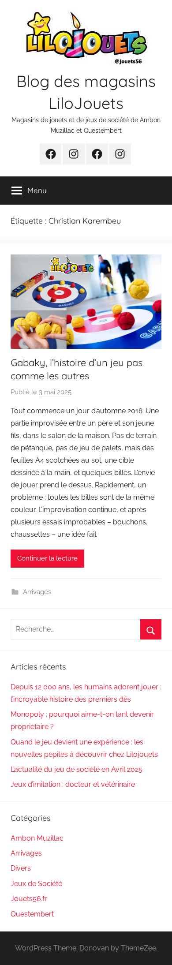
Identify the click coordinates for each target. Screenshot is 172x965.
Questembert (32, 914)
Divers (21, 868)
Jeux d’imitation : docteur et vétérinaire (73, 784)
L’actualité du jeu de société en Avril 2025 (76, 769)
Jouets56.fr (29, 898)
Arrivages (37, 592)
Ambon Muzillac (37, 838)
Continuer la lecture (47, 558)
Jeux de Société (36, 883)
